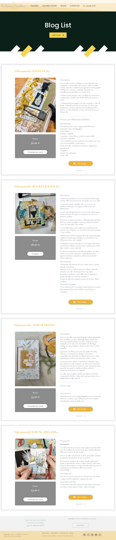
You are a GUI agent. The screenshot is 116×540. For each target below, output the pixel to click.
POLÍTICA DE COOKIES (49, 536)
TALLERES (35, 6)
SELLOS (63, 6)
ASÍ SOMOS (54, 533)
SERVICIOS (45, 533)
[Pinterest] (92, 535)
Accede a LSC (91, 6)
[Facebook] (84, 535)
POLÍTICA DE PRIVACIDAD (65, 536)
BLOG (71, 533)
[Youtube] (96, 535)
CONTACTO (75, 6)
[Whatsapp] (100, 535)
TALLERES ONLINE (49, 6)
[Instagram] (88, 535)
